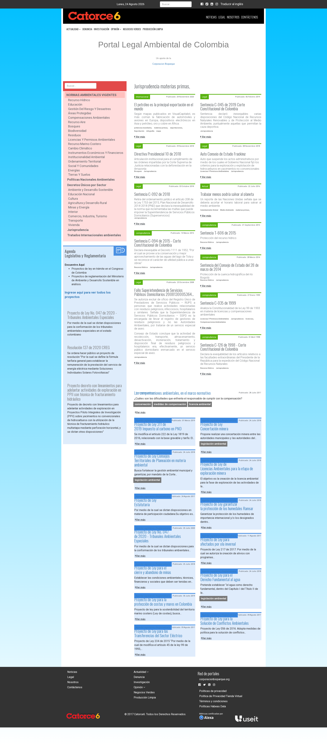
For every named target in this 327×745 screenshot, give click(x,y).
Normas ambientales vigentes (91, 95)
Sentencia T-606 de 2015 (218, 233)
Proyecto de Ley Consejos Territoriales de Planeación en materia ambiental (160, 460)
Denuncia (87, 29)
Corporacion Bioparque (163, 64)
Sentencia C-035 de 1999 (218, 303)
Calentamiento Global (209, 210)
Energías (74, 170)
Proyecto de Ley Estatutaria (145, 502)
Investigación (101, 29)
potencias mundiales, (143, 128)
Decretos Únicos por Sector (86, 185)
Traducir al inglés (231, 4)
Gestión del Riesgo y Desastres (89, 109)
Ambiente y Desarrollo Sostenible (90, 190)
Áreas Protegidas (79, 113)
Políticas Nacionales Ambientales (91, 179)
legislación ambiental (213, 443)
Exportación (139, 131)
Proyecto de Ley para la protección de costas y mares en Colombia (163, 601)
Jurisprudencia (78, 230)
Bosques (74, 126)
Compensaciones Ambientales (89, 117)
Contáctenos (249, 17)
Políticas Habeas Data (212, 706)
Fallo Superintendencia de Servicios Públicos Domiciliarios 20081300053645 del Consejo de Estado (164, 292)
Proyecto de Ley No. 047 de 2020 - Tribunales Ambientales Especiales (157, 536)
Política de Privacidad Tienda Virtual (220, 696)
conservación (143, 404)
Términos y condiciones (213, 701)
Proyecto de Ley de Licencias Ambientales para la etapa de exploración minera (226, 468)
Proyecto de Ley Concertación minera (214, 426)
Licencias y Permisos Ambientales (91, 139)
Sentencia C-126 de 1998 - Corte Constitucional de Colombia (223, 347)
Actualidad (72, 29)
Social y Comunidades (83, 166)
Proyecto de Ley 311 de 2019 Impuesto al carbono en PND (158, 426)
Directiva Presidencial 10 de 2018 (157, 154)
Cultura (73, 198)
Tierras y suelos (79, 174)
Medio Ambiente (227, 210)
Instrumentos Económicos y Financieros (95, 153)
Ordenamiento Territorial (84, 161)
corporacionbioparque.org (214, 679)
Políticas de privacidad (213, 691)
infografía (150, 131)
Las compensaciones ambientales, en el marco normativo (172, 393)
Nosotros (233, 17)
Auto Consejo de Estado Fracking (223, 154)
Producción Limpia (153, 29)
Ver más (140, 136)
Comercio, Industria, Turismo (87, 216)
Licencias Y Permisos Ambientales (214, 171)
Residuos (74, 135)
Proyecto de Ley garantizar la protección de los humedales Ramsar (226, 506)
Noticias (211, 17)
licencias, (250, 319)
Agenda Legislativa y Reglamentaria (153, 420)
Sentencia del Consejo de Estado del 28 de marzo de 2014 (229, 267)
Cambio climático (80, 148)
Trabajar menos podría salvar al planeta (227, 194)
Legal (221, 17)
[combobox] (176, 4)
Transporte (75, 220)
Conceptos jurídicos (145, 393)
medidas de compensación (170, 404)
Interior (73, 212)
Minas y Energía (78, 207)
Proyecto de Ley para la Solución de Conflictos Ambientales (224, 620)
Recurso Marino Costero (84, 144)
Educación (75, 104)
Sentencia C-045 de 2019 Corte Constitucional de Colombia (222, 106)
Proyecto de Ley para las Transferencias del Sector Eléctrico (158, 633)
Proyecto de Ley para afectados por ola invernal (218, 541)
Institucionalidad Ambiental (86, 157)
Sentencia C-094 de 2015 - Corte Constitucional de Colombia (157, 243)
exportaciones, (176, 128)
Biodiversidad (77, 131)
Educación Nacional (81, 194)
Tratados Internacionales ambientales (94, 235)
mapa (158, 131)
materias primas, (161, 128)
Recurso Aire (76, 122)
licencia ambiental (200, 404)
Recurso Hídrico (79, 100)
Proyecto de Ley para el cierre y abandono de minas (152, 570)
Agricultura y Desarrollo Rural (87, 203)
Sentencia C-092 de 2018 (152, 194)
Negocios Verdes (132, 29)
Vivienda (74, 225)
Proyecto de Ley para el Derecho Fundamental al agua (220, 577)
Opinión (115, 29)
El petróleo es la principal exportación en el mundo (163, 106)
